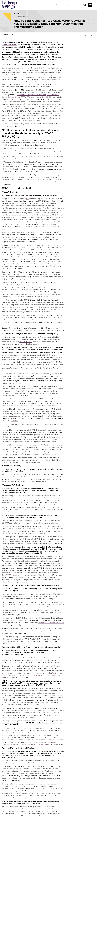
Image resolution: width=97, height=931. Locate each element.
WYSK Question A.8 (12, 575)
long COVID (30, 409)
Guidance (14, 420)
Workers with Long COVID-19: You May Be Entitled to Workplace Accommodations (31, 743)
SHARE (86, 36)
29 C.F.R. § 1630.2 (25, 342)
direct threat (33, 795)
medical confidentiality (15, 809)
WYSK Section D (15, 742)
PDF (92, 35)
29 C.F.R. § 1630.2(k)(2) (18, 479)
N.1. (27, 199)
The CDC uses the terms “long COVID (37, 97)
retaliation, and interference (34, 809)
